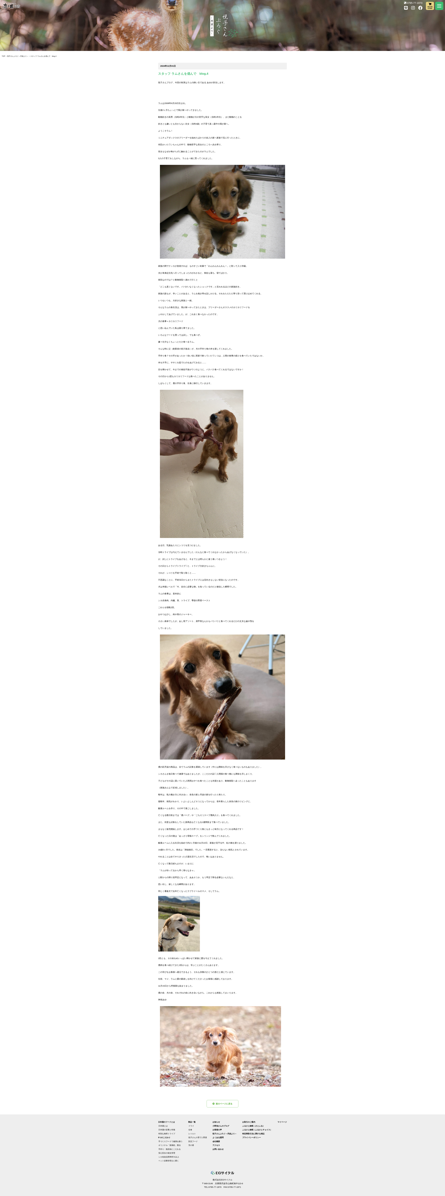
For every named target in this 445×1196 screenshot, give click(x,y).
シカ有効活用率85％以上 (168, 1157)
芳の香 (191, 1145)
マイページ (282, 1122)
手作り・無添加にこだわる (169, 1149)
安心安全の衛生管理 (166, 1153)
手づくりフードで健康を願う (170, 1141)
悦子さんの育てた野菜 (197, 1137)
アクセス (216, 1145)
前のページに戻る (224, 1104)
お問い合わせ (218, 1149)
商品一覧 (192, 1122)
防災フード (193, 1141)
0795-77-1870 (414, 3)
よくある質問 (218, 1137)
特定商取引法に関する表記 (253, 1134)
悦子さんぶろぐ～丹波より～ (17, 56)
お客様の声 (217, 1130)
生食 (190, 1130)
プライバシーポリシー (251, 1137)
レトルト (192, 1134)
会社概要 (216, 1141)
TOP (3, 56)
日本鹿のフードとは (166, 1122)
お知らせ (216, 1122)
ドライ (191, 1126)
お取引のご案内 (248, 1122)
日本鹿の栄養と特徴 (166, 1130)
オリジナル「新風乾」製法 (169, 1145)
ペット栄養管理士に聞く (168, 1161)
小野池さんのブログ (221, 1126)
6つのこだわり (164, 1137)
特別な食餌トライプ (166, 1134)
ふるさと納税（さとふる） (253, 1126)
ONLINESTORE (430, 7)
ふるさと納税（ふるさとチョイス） (257, 1130)
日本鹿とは (163, 1126)
